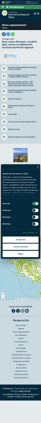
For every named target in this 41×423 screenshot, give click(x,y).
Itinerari (21, 328)
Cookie (24, 394)
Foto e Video (21, 348)
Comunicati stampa (21, 374)
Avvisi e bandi (21, 368)
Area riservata (28, 397)
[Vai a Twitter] (18, 311)
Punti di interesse (21, 341)
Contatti (10, 397)
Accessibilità (8, 394)
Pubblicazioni (21, 351)
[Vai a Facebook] (13, 311)
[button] (19, 260)
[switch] (35, 210)
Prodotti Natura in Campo (21, 355)
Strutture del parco (21, 377)
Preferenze (33, 394)
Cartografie (21, 364)
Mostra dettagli (28, 233)
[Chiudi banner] (37, 166)
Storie (21, 345)
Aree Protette (21, 325)
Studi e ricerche (21, 371)
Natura (21, 338)
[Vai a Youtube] (27, 311)
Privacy (17, 394)
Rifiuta (20, 254)
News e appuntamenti (14, 24)
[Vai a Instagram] (22, 311)
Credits (18, 397)
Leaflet (19, 299)
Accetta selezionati (20, 247)
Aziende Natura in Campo (21, 358)
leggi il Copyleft (25, 391)
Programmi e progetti (21, 361)
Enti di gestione (21, 335)
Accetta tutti (20, 240)
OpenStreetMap (28, 299)
